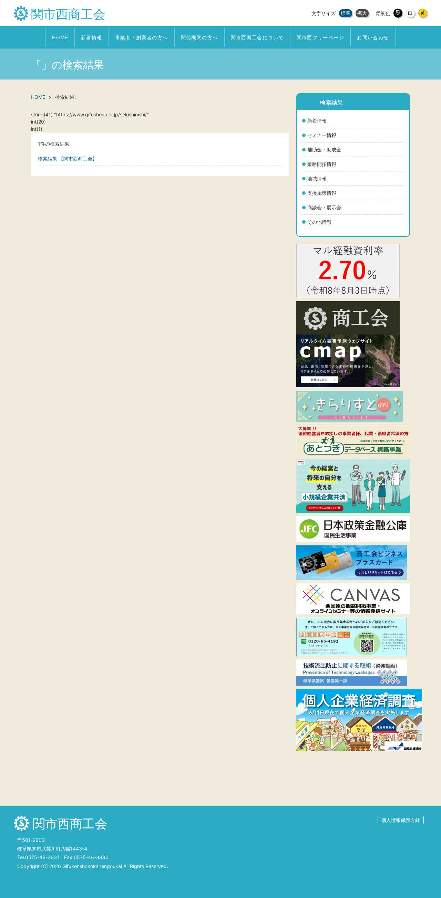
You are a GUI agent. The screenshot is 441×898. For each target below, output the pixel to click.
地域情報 (317, 178)
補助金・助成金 (324, 149)
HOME (38, 97)
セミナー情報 (321, 135)
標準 (345, 13)
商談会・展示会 (324, 207)
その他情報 (319, 222)
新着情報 (317, 121)
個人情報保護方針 (400, 820)
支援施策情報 (321, 193)
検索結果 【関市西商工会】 (67, 158)
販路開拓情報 (321, 164)
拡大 (362, 13)
